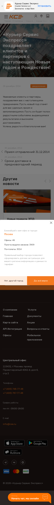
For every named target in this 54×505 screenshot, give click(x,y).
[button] (29, 498)
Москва (8, 234)
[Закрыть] (2, 6)
